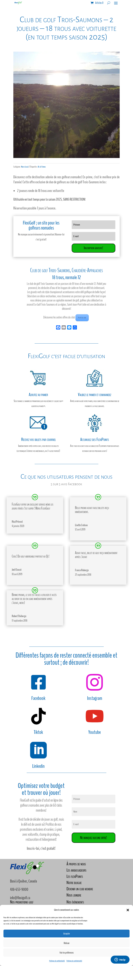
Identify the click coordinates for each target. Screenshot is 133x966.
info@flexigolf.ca (20, 898)
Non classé (25, 166)
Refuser (66, 943)
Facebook (38, 698)
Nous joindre (73, 895)
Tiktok (38, 732)
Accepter (66, 933)
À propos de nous (76, 864)
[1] (66, 157)
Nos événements (75, 902)
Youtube (94, 732)
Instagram (94, 698)
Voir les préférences (67, 952)
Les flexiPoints (74, 876)
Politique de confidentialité (57, 960)
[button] (128, 910)
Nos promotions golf (21, 902)
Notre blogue (74, 883)
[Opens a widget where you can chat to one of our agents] (120, 960)
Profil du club (82, 317)
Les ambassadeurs (76, 870)
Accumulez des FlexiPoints (94, 439)
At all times (42, 166)
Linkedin (38, 766)
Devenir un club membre (79, 889)
